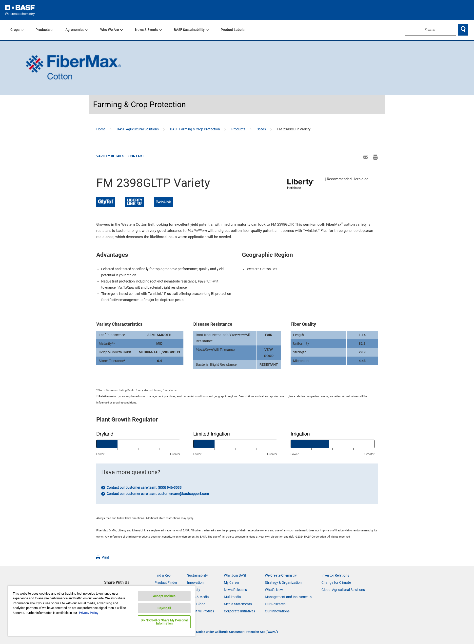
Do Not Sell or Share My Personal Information (164, 621)
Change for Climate (336, 582)
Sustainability (197, 575)
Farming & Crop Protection (139, 104)
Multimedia (232, 597)
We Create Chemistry (281, 575)
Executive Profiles (200, 611)
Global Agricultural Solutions (343, 590)
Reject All (164, 608)
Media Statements (238, 604)
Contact (136, 156)
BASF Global (196, 604)
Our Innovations (277, 611)
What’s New (274, 590)
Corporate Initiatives (239, 611)
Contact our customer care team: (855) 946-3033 (144, 487)
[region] (102, 610)
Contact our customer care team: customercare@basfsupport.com (157, 494)
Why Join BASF (235, 575)
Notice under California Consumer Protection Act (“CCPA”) (237, 632)
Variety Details (110, 156)
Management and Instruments (288, 597)
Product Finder (166, 582)
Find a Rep (163, 575)
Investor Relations (335, 575)
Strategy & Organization (283, 582)
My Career (231, 582)
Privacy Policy (88, 613)
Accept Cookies (164, 596)
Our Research (275, 604)
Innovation (195, 582)
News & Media (198, 597)
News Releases (235, 590)
